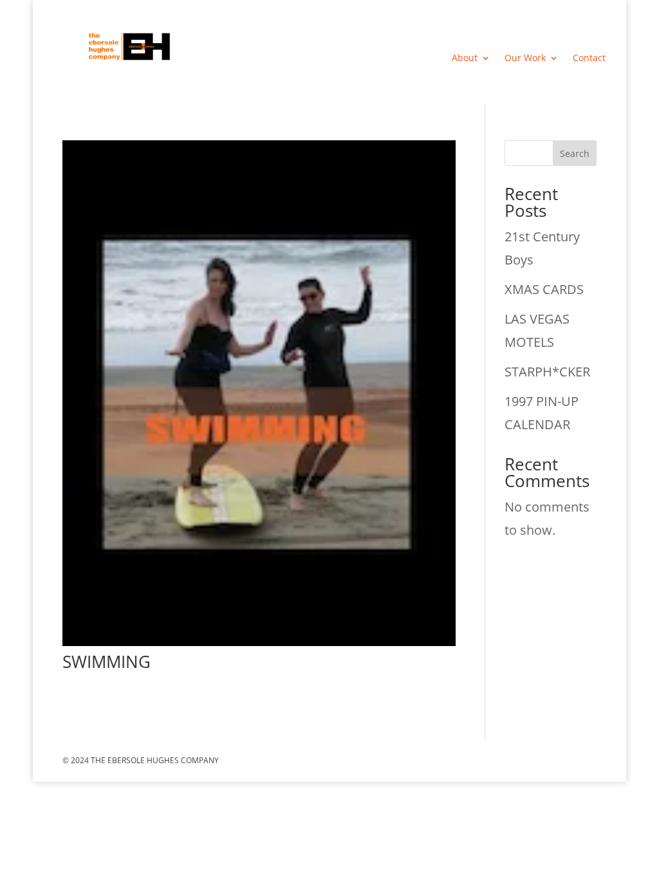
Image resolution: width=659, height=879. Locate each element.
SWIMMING (106, 661)
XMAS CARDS (544, 289)
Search (574, 153)
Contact (589, 58)
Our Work (525, 58)
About (465, 58)
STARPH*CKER (547, 371)
